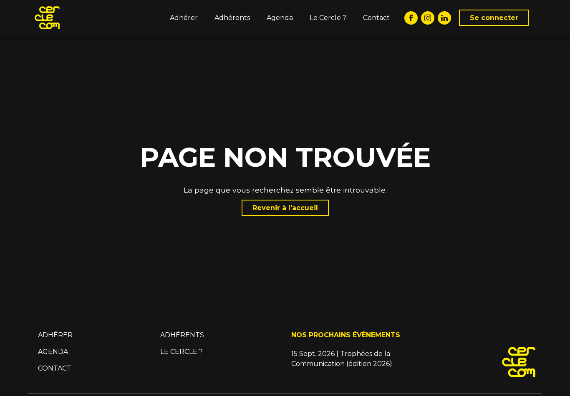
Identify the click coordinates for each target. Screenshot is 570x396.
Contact (376, 18)
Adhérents (232, 18)
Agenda (280, 18)
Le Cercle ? (328, 18)
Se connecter (494, 18)
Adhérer (184, 18)
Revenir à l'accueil (285, 208)
